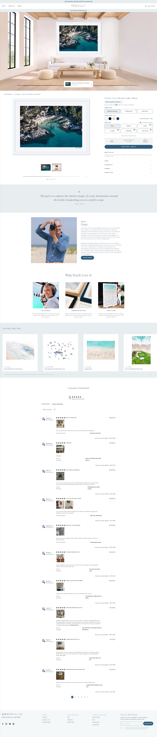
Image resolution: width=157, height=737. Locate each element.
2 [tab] (65, 176)
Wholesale (70, 719)
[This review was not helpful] (113, 438)
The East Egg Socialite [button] (95, 542)
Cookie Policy (96, 722)
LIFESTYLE (11, 6)
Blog (93, 719)
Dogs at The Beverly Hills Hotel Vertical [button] (93, 459)
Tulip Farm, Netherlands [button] (96, 515)
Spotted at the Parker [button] (95, 433)
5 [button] (84, 697)
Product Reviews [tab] (57, 404)
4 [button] (81, 697)
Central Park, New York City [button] (94, 658)
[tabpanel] (78, 559)
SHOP (3, 6)
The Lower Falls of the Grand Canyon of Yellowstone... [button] (92, 628)
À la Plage (17, 94)
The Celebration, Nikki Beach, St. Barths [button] (93, 597)
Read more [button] (74, 625)
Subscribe (148, 723)
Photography (8, 94)
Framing (44, 717)
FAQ (68, 717)
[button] (146, 6)
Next (87, 176)
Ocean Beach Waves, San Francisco (13, 369)
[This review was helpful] (110, 438)
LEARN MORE (87, 257)
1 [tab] (37, 176)
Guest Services (72, 714)
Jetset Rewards (46, 722)
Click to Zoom (52, 179)
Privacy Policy (96, 717)
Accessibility (95, 724)
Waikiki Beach (88, 369)
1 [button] (72, 697)
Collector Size (46, 719)
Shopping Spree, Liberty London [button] (94, 487)
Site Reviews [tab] (46, 404)
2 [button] (75, 697)
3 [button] (78, 697)
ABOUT (20, 6)
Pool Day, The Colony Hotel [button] (94, 570)
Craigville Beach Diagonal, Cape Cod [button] (94, 685)
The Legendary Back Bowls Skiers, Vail (54, 369)
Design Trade (70, 722)
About (44, 714)
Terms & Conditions (99, 714)
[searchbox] (47, 409)
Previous (15, 176)
